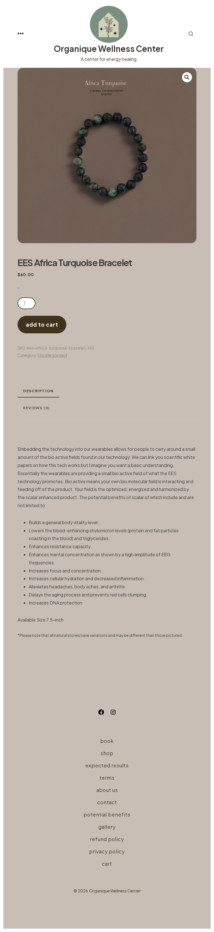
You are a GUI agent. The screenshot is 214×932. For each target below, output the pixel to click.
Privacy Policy (107, 851)
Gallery (107, 827)
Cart (107, 864)
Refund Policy (107, 839)
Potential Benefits (107, 814)
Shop (107, 753)
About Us (107, 790)
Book (107, 741)
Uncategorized (52, 355)
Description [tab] (38, 391)
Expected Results (107, 765)
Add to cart (42, 324)
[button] (187, 77)
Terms (107, 778)
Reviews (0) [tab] (36, 408)
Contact (107, 802)
